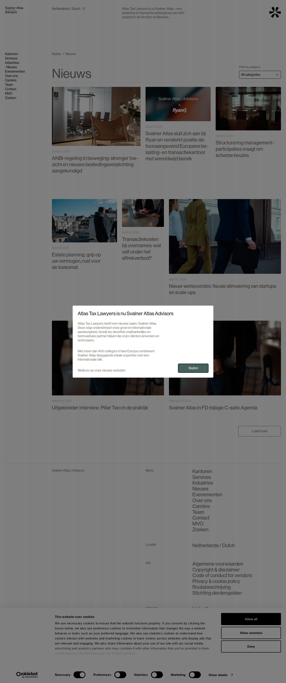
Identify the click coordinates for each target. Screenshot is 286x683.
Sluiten (193, 368)
